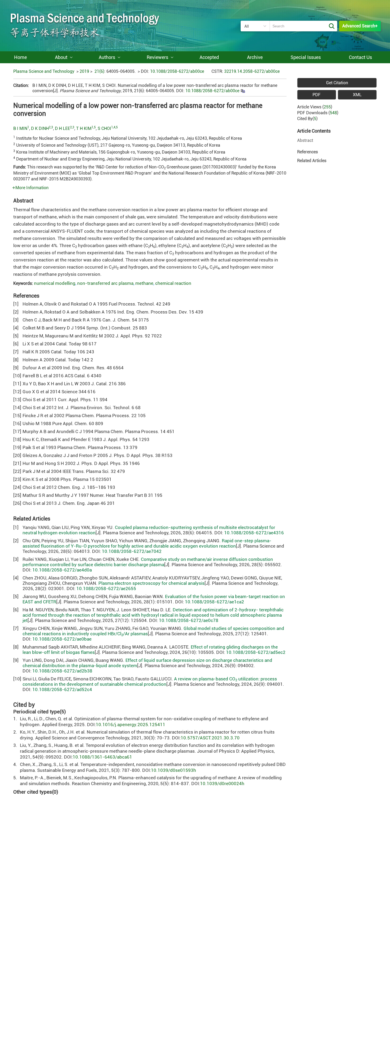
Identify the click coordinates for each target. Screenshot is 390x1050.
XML (357, 94)
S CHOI (104, 128)
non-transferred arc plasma (105, 283)
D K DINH (40, 128)
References (307, 151)
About (61, 57)
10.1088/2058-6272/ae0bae (62, 639)
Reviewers (157, 57)
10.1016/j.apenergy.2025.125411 (130, 724)
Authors (107, 57)
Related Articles (311, 160)
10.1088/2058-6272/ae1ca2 (214, 601)
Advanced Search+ (360, 25)
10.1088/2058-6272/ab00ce (177, 71)
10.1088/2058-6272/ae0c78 (188, 620)
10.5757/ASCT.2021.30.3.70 (210, 737)
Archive (255, 57)
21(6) (99, 71)
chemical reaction (173, 283)
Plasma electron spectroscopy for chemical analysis (151, 583)
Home (20, 57)
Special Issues (306, 57)
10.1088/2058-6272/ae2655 (106, 588)
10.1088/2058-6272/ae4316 (254, 532)
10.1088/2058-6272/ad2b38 (62, 671)
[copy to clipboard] (242, 90)
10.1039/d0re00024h (222, 783)
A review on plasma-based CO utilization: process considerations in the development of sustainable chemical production (150, 681)
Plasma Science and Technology (43, 71)
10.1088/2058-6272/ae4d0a (62, 570)
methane (144, 283)
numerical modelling (54, 283)
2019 (84, 71)
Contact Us (360, 57)
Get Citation (337, 82)
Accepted (209, 57)
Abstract (305, 140)
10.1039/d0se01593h (173, 770)
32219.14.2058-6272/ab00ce (252, 71)
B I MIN (20, 128)
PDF (316, 94)
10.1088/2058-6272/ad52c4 (62, 689)
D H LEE (62, 128)
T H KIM (84, 128)
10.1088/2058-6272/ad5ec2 (255, 652)
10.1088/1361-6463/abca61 (102, 757)
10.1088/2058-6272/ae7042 (132, 551)
